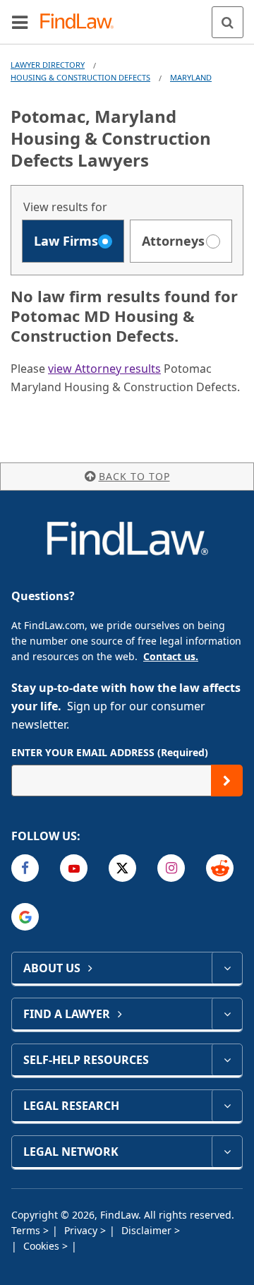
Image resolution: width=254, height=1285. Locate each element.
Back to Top (134, 476)
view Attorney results (104, 368)
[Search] (227, 22)
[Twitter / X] (122, 868)
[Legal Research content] (227, 1105)
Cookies (42, 1246)
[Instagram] (171, 868)
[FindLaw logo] (81, 22)
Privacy (82, 1230)
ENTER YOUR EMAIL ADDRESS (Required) (109, 752)
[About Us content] (227, 968)
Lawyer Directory (48, 64)
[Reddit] (220, 868)
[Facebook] (25, 868)
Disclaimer (147, 1230)
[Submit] (227, 780)
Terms (27, 1230)
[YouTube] (73, 868)
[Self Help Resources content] (227, 1059)
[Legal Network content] (227, 1151)
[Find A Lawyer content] (227, 1013)
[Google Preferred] (25, 917)
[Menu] (20, 22)
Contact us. (170, 656)
